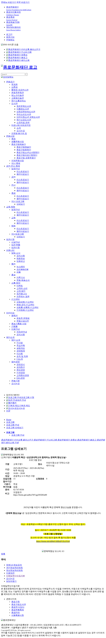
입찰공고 (21, 261)
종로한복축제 (17, 610)
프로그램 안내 (12, 425)
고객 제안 (21, 291)
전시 (13, 185)
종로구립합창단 (24, 150)
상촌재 (14, 87)
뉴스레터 (21, 267)
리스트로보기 (23, 171)
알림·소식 (15, 253)
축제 (13, 139)
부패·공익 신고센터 (25, 305)
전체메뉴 (10, 40)
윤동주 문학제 (23, 318)
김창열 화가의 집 (19, 133)
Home (8, 420)
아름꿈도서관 (23, 109)
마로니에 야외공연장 (21, 125)
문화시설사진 (23, 321)
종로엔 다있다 (17, 607)
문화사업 (10, 136)
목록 (3, 554)
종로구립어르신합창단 (27, 155)
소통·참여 (15, 283)
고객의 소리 (22, 288)
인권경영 (21, 373)
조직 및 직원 (22, 356)
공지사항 (21, 256)
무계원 (14, 84)
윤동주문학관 (17, 93)
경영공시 (21, 364)
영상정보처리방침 (14, 570)
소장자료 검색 (23, 122)
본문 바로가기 (23, 2)
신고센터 (15, 299)
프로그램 (10, 422)
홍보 (13, 275)
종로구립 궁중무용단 (26, 158)
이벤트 (20, 286)
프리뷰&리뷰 (22, 269)
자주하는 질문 (23, 296)
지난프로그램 (17, 234)
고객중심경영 (23, 375)
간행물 (14, 326)
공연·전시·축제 (13, 166)
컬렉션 (14, 315)
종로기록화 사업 (18, 324)
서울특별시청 (17, 615)
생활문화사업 (17, 141)
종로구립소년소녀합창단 (28, 152)
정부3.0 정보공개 (14, 565)
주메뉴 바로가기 (8, 2)
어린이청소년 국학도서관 (28, 117)
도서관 (14, 103)
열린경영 (15, 362)
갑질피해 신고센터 (25, 302)
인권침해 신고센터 (25, 310)
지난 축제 (15, 163)
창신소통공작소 (18, 101)
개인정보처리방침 (14, 568)
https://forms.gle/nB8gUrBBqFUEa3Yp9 (53, 541)
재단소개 (10, 337)
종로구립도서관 (18, 604)
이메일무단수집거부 (15, 576)
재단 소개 (15, 340)
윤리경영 (21, 370)
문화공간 (10, 82)
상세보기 (21, 204)
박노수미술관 (17, 95)
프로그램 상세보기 (14, 427)
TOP (8, 411)
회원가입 (10, 37)
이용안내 (15, 329)
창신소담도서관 (24, 120)
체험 (13, 226)
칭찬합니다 (22, 294)
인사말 (20, 343)
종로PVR (15, 612)
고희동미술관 (17, 98)
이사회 (20, 354)
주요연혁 (21, 345)
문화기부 (15, 381)
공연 (13, 177)
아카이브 (10, 313)
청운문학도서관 (24, 106)
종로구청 (15, 602)
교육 (13, 218)
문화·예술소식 (23, 280)
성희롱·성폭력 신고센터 (27, 307)
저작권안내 (22, 332)
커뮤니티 (10, 250)
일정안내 (15, 169)
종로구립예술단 (18, 144)
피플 (19, 272)
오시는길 (21, 131)
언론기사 (21, 277)
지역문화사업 (17, 161)
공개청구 (21, 367)
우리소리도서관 (24, 114)
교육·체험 (10, 207)
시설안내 (15, 242)
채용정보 (21, 258)
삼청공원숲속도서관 (26, 112)
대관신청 (10, 239)
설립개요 (21, 348)
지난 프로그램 (17, 201)
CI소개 (20, 359)
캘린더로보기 (23, 174)
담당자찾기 (11, 581)
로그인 (9, 34)
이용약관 (10, 573)
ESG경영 (21, 378)
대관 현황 (15, 245)
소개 (19, 128)
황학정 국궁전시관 (19, 90)
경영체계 (21, 351)
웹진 (13, 264)
